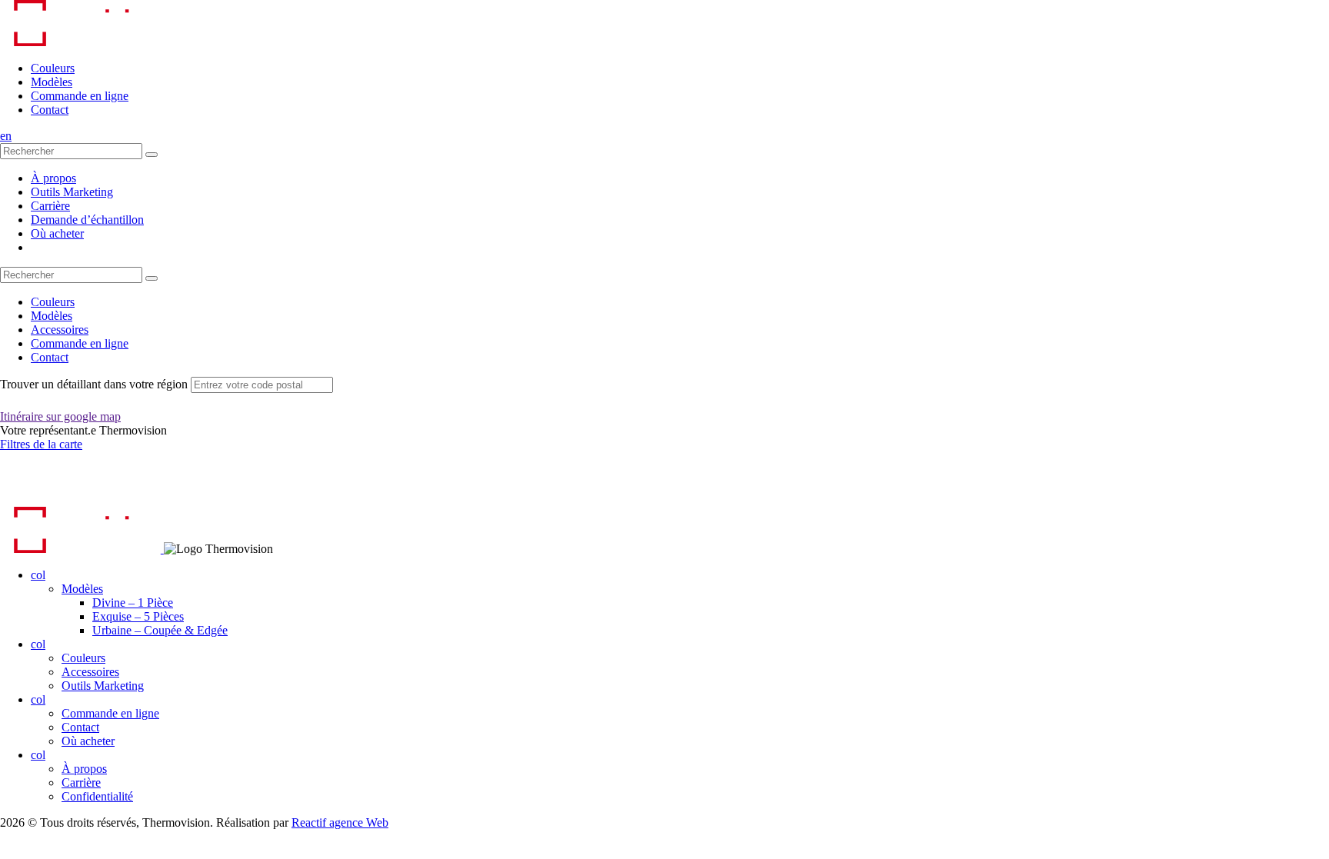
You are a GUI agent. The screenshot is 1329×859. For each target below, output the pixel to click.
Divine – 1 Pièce (132, 602)
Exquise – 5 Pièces (138, 616)
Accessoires (59, 329)
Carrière (50, 205)
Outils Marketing (72, 191)
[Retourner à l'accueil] (80, 41)
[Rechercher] (151, 154)
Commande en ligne (79, 95)
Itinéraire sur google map (60, 416)
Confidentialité (97, 796)
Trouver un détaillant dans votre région (94, 384)
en (6, 135)
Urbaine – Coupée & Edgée (160, 630)
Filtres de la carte (41, 444)
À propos (53, 178)
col (38, 574)
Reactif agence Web (339, 822)
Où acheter (57, 233)
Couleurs (53, 68)
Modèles (51, 81)
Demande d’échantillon (87, 219)
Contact (49, 109)
